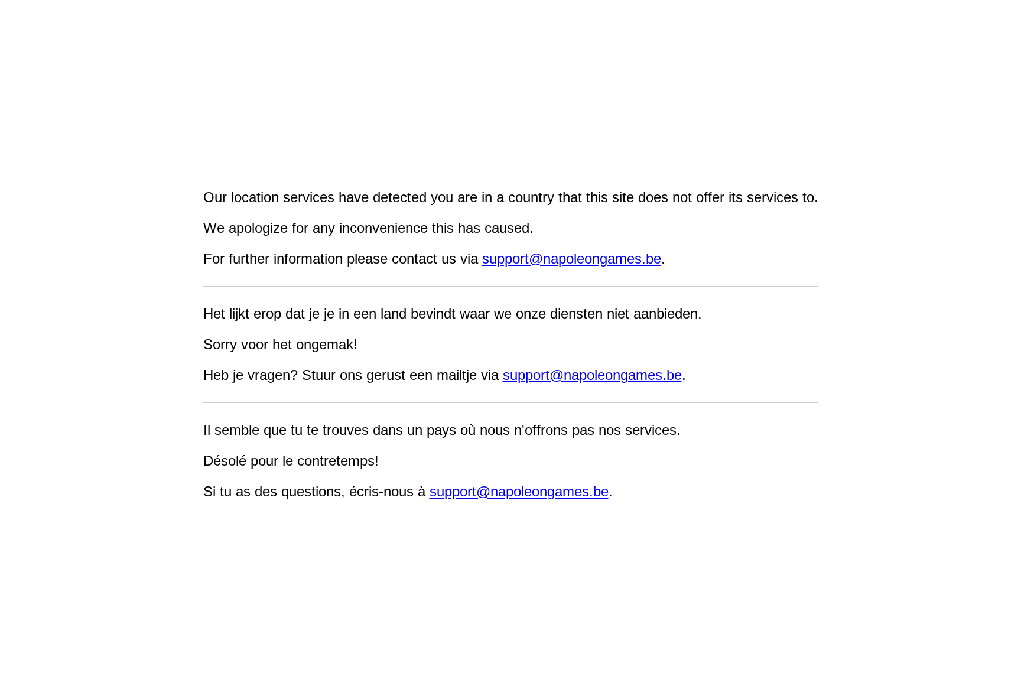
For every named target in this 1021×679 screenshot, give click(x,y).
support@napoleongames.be (571, 259)
